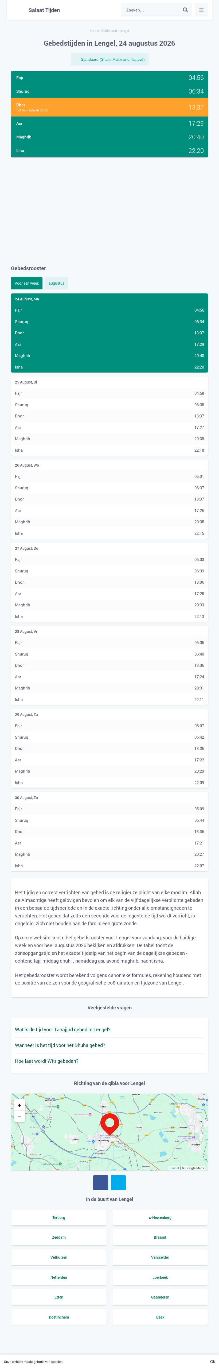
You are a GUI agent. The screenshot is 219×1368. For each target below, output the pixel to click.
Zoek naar (185, 10)
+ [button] (20, 1104)
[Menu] (201, 10)
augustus (56, 283)
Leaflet (174, 1168)
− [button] (20, 1116)
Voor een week (27, 283)
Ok (212, 1361)
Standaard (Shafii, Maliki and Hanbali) (113, 59)
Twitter (118, 1182)
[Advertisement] (109, 210)
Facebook (100, 1182)
